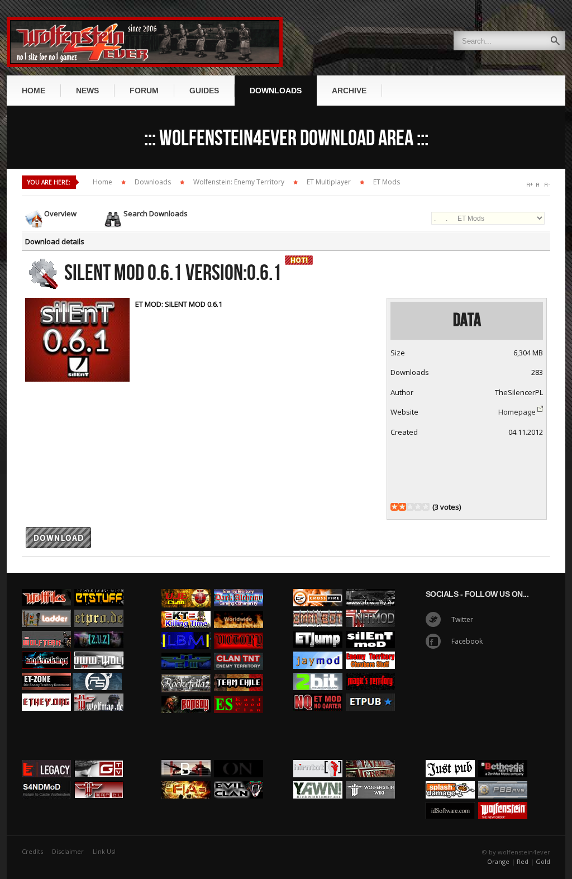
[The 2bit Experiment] (317, 670)
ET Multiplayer (329, 182)
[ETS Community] (98, 586)
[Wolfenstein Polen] (46, 649)
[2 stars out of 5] (398, 507)
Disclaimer (68, 851)
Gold (543, 861)
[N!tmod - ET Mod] (370, 607)
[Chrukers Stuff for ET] (370, 649)
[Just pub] (370, 691)
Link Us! (104, 851)
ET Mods (386, 182)
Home (102, 182)
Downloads (153, 182)
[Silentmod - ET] (370, 628)
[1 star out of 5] (394, 507)
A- (547, 184)
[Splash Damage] (450, 778)
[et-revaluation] (317, 586)
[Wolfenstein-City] (370, 586)
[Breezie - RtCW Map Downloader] (98, 778)
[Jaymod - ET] (317, 649)
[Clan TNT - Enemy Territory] (238, 650)
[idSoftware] (450, 799)
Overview (60, 213)
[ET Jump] (317, 628)
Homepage (517, 412)
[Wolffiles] (46, 586)
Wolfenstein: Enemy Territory (238, 182)
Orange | (501, 861)
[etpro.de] (98, 607)
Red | (525, 861)
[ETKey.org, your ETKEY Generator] (46, 691)
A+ (530, 184)
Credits (32, 851)
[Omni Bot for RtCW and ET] (317, 607)
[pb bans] (502, 778)
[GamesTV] (98, 757)
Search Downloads (155, 213)
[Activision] (502, 757)
